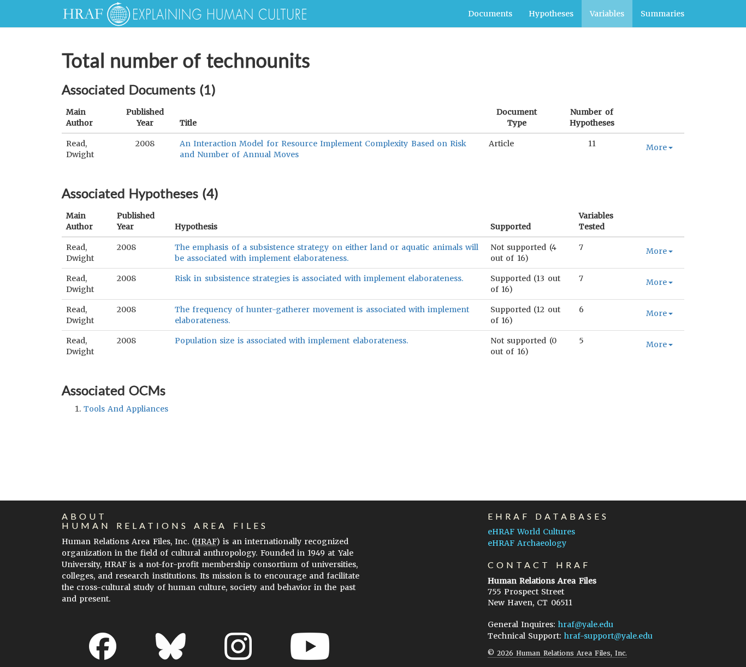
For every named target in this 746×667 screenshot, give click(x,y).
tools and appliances (126, 409)
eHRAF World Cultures (531, 532)
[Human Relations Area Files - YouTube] (310, 646)
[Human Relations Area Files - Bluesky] (170, 646)
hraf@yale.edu (585, 624)
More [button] (656, 147)
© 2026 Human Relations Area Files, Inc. (557, 653)
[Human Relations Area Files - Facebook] (102, 646)
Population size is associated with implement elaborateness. (291, 341)
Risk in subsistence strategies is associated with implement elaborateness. (319, 278)
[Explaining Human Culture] (180, 13)
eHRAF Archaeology (527, 543)
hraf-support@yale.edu (608, 636)
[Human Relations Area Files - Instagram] (238, 646)
